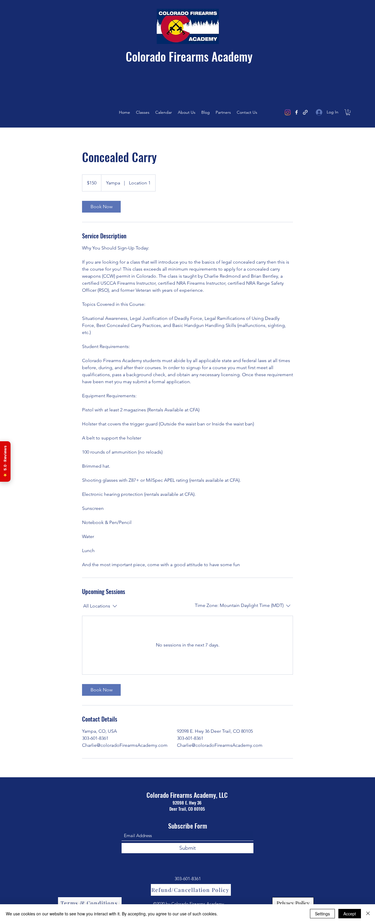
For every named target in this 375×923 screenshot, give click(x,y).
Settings (322, 914)
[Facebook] (296, 112)
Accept (349, 914)
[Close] (367, 913)
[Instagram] (288, 112)
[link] (101, 207)
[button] (348, 112)
